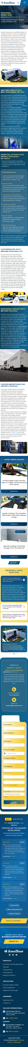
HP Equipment (8, 972)
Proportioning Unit (9, 172)
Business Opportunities (10, 985)
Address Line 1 (7, 773)
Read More (14, 491)
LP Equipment (7, 970)
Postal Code (6, 791)
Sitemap (17, 1042)
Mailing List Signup (9, 975)
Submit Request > (14, 802)
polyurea (12, 46)
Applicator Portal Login (10, 990)
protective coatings (11, 125)
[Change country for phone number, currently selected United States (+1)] (5, 753)
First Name (7, 724)
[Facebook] (10, 956)
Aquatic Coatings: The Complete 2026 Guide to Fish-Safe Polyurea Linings (14, 515)
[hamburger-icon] (24, 3)
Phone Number (14, 693)
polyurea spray (16, 106)
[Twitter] (14, 956)
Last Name (7, 741)
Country (5, 796)
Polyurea (4, 95)
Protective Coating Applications (13, 964)
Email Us (14, 703)
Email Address (8, 733)
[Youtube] (17, 956)
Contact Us (6, 1003)
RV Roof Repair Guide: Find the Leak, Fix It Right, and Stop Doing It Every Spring (14, 482)
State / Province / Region (10, 785)
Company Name (9, 758)
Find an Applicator (9, 987)
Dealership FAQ (8, 1000)
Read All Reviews (14, 921)
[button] (18, 2)
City (4, 779)
